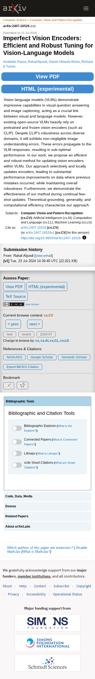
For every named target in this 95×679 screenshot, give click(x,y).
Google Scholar (42, 357)
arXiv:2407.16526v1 (40, 232)
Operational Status (67, 594)
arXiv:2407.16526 (33, 227)
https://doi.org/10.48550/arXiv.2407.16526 (51, 238)
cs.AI (44, 341)
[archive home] (14, 8)
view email (44, 256)
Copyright (84, 586)
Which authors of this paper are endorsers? (40, 548)
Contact (40, 586)
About (7, 586)
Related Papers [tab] (16, 516)
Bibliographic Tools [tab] (20, 401)
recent (26, 334)
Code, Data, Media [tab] (18, 496)
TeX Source (16, 296)
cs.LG (64, 341)
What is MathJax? (36, 552)
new (10, 334)
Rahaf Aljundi (37, 61)
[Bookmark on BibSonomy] (8, 385)
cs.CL (54, 341)
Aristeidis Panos (14, 61)
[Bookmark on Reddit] (22, 385)
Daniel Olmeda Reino (64, 61)
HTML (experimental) (47, 89)
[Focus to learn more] (83, 238)
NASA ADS (14, 357)
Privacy (13, 594)
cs (37, 341)
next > (34, 324)
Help (23, 586)
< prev (13, 324)
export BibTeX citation (23, 367)
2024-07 (46, 334)
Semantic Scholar (74, 357)
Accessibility (36, 594)
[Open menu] (86, 8)
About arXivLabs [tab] (17, 526)
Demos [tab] (10, 506)
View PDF (48, 76)
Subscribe (61, 586)
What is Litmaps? (48, 453)
